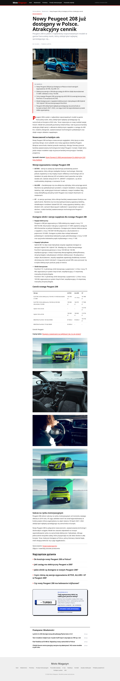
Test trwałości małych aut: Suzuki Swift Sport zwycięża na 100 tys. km (57, 638)
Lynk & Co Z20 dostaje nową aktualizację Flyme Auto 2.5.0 (52, 634)
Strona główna (37, 11)
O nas (64, 668)
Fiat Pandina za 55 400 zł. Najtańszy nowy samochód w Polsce (54, 642)
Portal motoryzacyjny (50, 546)
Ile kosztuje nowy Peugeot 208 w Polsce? (52, 559)
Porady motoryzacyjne (55, 2)
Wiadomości (37, 2)
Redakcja (70, 668)
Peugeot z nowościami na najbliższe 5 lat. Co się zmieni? (61, 334)
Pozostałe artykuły (69, 2)
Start (30, 2)
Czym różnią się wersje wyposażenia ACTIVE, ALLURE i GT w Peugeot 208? (59, 576)
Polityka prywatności (98, 668)
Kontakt (76, 668)
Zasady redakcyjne (86, 668)
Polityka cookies (58, 670)
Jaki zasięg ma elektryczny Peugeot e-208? (53, 564)
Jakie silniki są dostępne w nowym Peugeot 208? (56, 570)
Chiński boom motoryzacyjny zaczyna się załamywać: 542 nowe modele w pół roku (57, 646)
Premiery (45, 2)
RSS (65, 670)
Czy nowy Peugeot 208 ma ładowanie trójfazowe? (56, 583)
